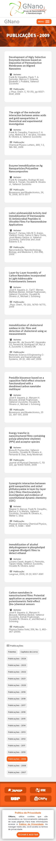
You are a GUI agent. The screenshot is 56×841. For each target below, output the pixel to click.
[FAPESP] (15, 790)
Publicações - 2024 (17, 658)
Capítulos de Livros (29, 652)
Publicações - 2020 (17, 685)
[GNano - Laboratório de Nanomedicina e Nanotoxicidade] (28, 9)
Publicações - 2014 (17, 725)
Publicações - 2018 (17, 699)
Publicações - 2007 (17, 772)
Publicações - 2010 (17, 752)
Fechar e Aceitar (28, 834)
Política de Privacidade (31, 824)
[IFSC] (41, 790)
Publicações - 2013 (17, 732)
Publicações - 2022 (17, 672)
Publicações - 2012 (17, 739)
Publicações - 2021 (17, 679)
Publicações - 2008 (17, 765)
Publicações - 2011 (16, 745)
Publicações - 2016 (17, 712)
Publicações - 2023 (17, 665)
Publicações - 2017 (17, 705)
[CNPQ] (41, 798)
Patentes (12, 652)
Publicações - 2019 (17, 692)
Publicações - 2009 (17, 759)
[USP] (15, 798)
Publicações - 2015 (17, 719)
